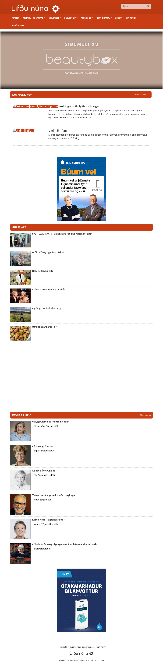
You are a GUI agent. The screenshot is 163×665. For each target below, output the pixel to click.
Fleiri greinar (145, 415)
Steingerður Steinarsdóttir (46, 426)
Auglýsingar (18, 25)
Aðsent (119, 17)
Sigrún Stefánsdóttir (43, 450)
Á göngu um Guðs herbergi (47, 308)
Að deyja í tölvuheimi (44, 470)
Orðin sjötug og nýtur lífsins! (48, 252)
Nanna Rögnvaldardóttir (45, 524)
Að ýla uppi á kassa (42, 446)
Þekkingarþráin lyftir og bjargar (78, 106)
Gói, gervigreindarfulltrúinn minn (50, 421)
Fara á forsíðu (141, 94)
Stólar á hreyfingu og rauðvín (48, 289)
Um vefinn (131, 17)
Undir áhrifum (57, 130)
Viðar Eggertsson (42, 499)
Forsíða (15, 17)
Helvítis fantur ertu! (43, 270)
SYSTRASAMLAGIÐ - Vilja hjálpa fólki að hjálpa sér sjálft (62, 233)
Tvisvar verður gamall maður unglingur (54, 495)
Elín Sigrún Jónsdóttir (44, 475)
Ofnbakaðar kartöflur (44, 326)
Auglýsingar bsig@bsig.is (82, 647)
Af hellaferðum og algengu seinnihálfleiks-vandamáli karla (64, 544)
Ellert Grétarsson (42, 548)
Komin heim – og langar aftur (48, 519)
